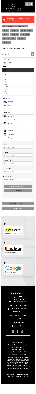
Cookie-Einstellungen (22, 352)
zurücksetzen (18, 190)
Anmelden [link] (19, 208)
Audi (9, 59)
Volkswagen (11, 134)
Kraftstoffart (7, 160)
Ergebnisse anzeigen (18, 186)
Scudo (5, 93)
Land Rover (10, 116)
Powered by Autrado (18, 381)
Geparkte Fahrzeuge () (18, 203)
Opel (9, 127)
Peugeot (10, 130)
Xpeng (9, 138)
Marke (5, 144)
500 (5, 74)
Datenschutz (10, 352)
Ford (9, 98)
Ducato (6, 86)
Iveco (9, 105)
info (3, 26)
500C (5, 77)
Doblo (5, 84)
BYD (8, 66)
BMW (9, 63)
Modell (5, 152)
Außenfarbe (7, 176)
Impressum (21, 342)
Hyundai (10, 101)
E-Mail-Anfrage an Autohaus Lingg (16, 26)
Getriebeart (7, 168)
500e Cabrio (7, 79)
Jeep (8, 112)
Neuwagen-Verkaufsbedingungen (17, 345)
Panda (5, 91)
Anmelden (14, 342)
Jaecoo (9, 109)
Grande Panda (7, 89)
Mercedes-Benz (12, 120)
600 (5, 81)
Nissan (9, 123)
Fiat (8, 70)
